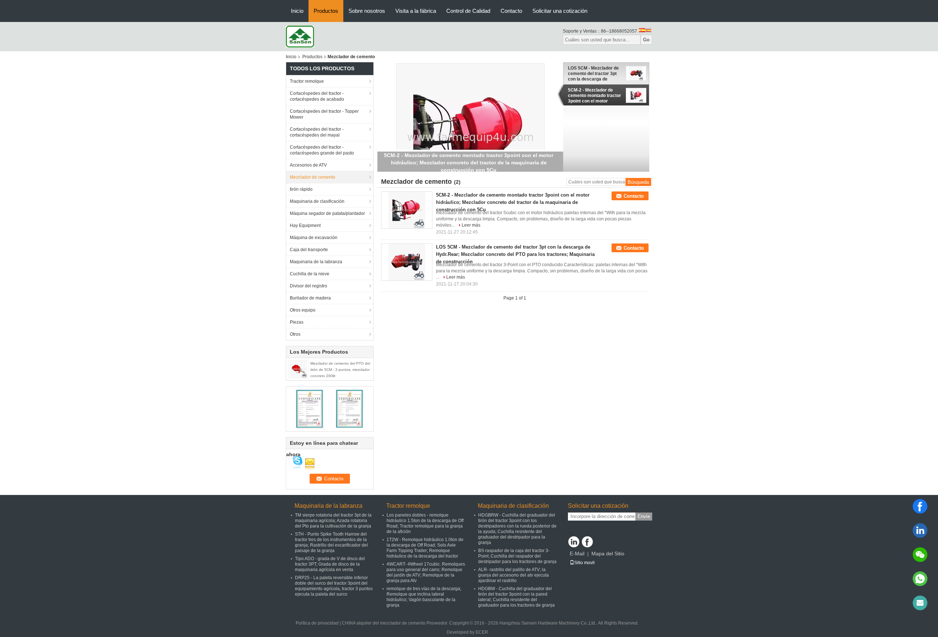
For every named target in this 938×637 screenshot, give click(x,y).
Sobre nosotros (366, 11)
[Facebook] (920, 506)
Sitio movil (584, 562)
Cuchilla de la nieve (309, 273)
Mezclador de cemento (312, 177)
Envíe (644, 516)
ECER (482, 632)
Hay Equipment (305, 225)
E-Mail (577, 553)
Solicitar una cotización (559, 11)
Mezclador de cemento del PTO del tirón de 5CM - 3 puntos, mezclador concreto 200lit (340, 369)
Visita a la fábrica (415, 11)
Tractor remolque (307, 81)
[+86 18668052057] (920, 578)
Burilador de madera (310, 298)
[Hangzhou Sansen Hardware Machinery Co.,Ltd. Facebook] (587, 541)
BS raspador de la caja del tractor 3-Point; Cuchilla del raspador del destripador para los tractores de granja (517, 556)
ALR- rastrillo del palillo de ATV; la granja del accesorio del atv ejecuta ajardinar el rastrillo (513, 575)
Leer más (471, 225)
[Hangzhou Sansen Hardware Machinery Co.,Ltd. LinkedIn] (574, 541)
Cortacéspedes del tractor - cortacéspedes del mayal (317, 132)
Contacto (511, 11)
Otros (295, 334)
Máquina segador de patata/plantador (327, 213)
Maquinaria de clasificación (317, 201)
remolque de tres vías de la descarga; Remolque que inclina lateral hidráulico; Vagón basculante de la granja (424, 597)
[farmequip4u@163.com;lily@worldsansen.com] (920, 603)
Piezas (296, 322)
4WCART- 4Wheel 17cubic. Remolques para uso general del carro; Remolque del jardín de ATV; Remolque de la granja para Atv (426, 572)
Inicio (297, 11)
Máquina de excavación (313, 237)
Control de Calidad (468, 11)
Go (646, 39)
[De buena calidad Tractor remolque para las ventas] (310, 408)
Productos (326, 11)
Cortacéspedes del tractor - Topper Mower (324, 114)
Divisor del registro (308, 285)
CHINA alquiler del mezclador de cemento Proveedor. (395, 623)
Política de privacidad (317, 623)
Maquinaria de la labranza (316, 261)
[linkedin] (920, 530)
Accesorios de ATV (308, 165)
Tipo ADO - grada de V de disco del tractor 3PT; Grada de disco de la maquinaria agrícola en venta (330, 564)
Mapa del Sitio (607, 553)
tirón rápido (301, 189)
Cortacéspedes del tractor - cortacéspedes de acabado (317, 96)
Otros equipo (302, 310)
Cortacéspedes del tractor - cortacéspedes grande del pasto (322, 150)
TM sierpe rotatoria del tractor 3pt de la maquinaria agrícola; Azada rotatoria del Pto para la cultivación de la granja (333, 521)
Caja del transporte (309, 249)
